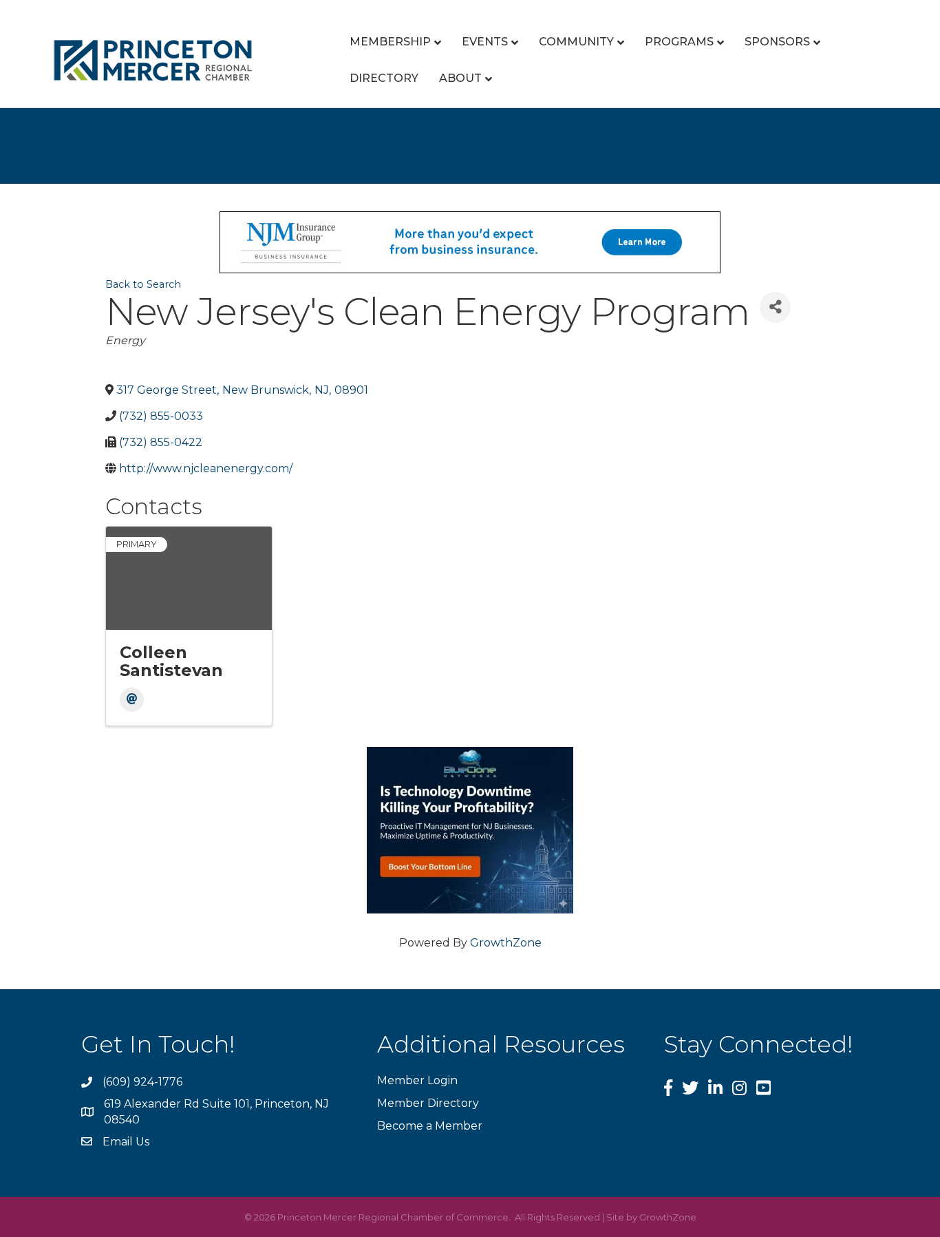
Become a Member (429, 1125)
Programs (679, 41)
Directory (384, 78)
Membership (390, 41)
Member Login (417, 1080)
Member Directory (428, 1103)
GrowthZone (506, 942)
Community (576, 41)
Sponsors (777, 41)
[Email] (132, 700)
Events (485, 41)
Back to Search (143, 284)
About (460, 78)
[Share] (775, 307)
